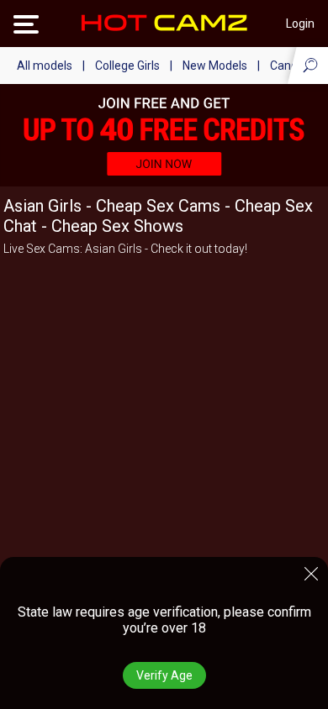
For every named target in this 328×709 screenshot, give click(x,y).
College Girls (127, 65)
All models (44, 65)
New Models (215, 65)
